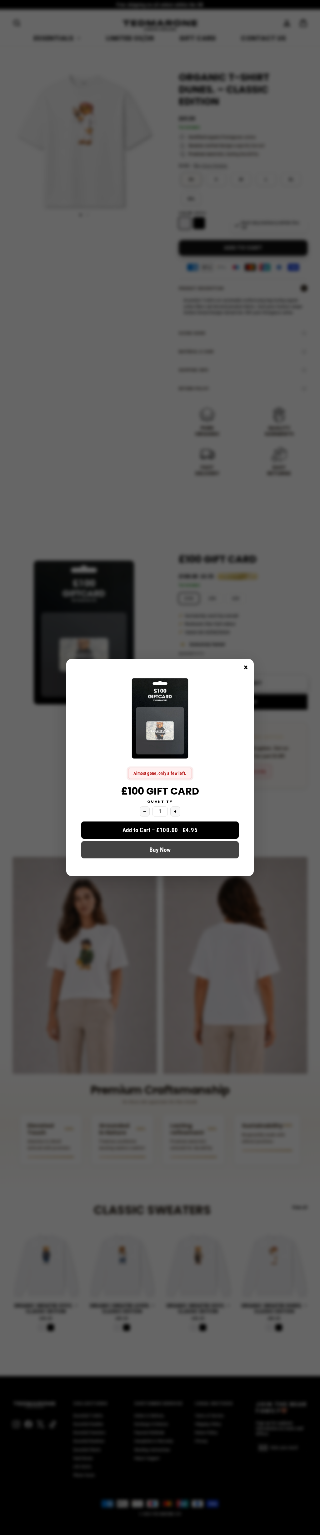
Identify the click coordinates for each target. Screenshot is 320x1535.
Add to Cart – (160, 830)
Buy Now (160, 849)
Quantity (160, 802)
